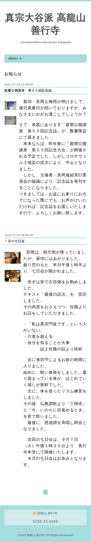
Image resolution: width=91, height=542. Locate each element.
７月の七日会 (14, 241)
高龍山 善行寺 (35, 535)
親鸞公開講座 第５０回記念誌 (28, 90)
